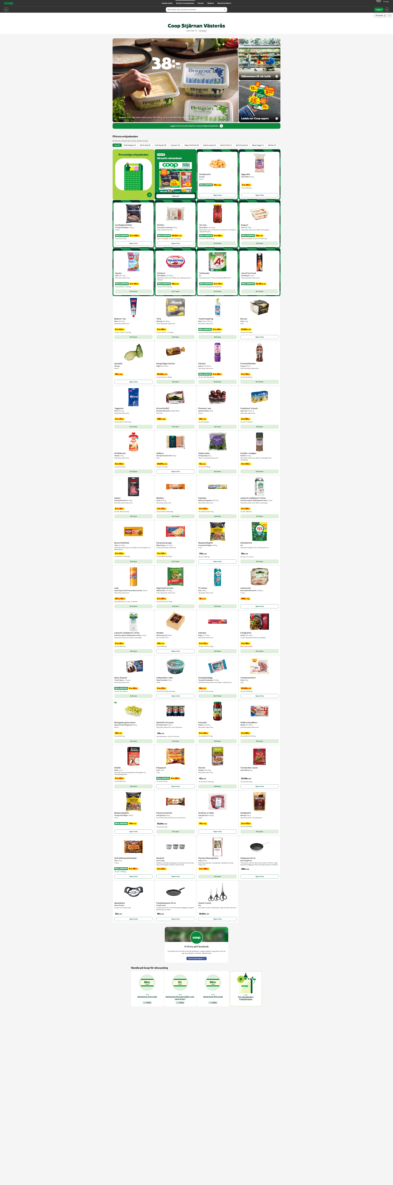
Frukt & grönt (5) (160, 145)
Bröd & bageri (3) (130, 145)
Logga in (379, 10)
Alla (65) (117, 145)
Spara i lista (217, 195)
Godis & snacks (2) (209, 145)
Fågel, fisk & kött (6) (192, 145)
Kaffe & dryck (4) (242, 145)
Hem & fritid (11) (226, 145)
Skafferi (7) (272, 145)
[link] (221, 126)
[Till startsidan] (8, 3)
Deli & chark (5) (145, 145)
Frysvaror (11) (175, 145)
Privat (379, 2)
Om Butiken (203, 31)
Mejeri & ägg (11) (258, 145)
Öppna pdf (175, 196)
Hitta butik (379, 15)
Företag (385, 1)
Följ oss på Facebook (195, 958)
